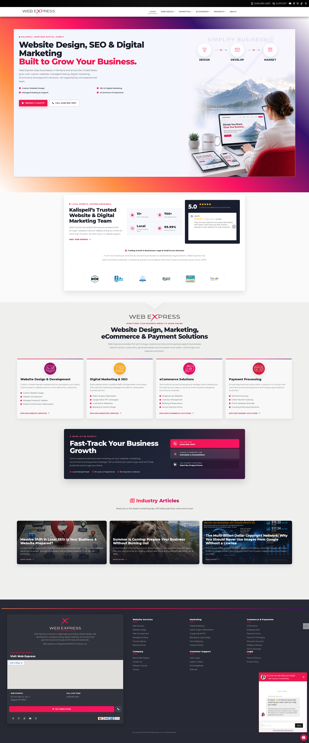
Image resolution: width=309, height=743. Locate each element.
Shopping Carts (253, 630)
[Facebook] (294, 3)
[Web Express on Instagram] (18, 718)
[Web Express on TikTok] (24, 718)
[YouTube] (290, 3)
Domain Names (139, 641)
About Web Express (141, 658)
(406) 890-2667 (262, 3)
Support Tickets (196, 662)
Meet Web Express (78, 239)
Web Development (141, 634)
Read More (26, 559)
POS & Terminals (254, 649)
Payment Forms (254, 634)
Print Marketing (196, 641)
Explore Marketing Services (104, 413)
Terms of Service (254, 658)
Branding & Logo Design (200, 637)
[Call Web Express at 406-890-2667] (118, 709)
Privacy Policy (253, 662)
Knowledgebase (196, 666)
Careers (136, 669)
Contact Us (137, 662)
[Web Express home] (65, 625)
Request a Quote (140, 666)
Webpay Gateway (254, 645)
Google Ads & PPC (198, 634)
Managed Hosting (140, 637)
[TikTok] (302, 3)
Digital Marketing (197, 626)
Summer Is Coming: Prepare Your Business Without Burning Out (149, 541)
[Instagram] (298, 3)
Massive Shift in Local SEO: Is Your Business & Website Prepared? (58, 541)
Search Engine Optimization (202, 630)
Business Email (139, 645)
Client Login (195, 658)
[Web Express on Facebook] (13, 718)
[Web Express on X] (35, 718)
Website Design (139, 630)
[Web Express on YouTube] (30, 718)
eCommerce (252, 626)
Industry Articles (196, 645)
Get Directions (63, 709)
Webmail (193, 669)
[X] (306, 3)
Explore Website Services (33, 413)
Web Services (138, 626)
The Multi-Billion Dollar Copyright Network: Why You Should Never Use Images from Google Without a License (246, 539)
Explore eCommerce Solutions (175, 413)
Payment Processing (256, 637)
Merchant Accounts (255, 641)
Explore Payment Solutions (243, 413)
